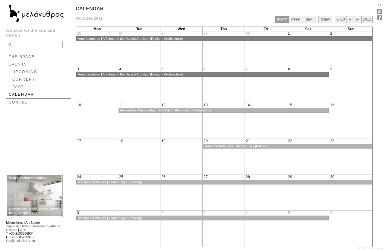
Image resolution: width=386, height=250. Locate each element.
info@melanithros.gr (20, 240)
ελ (379, 5)
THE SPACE (22, 57)
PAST (18, 87)
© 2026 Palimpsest (371, 248)
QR (22, 230)
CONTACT (19, 102)
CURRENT (23, 79)
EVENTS (18, 64)
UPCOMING (24, 72)
